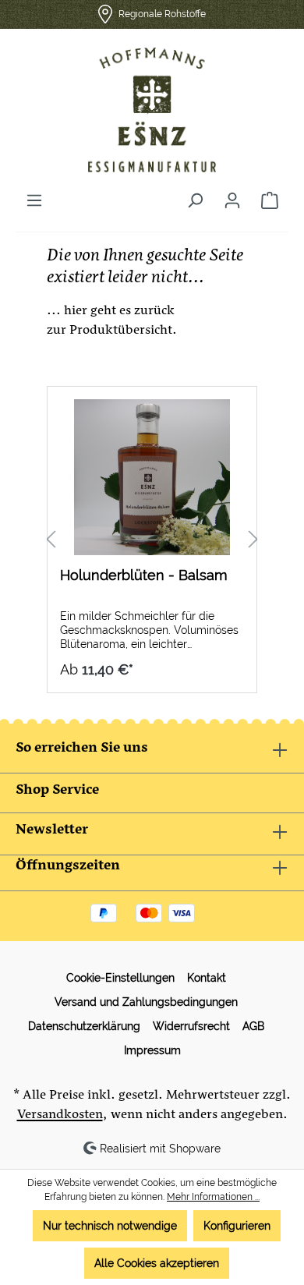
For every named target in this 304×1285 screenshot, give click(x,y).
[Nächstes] (253, 540)
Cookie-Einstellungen (120, 978)
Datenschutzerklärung (84, 1026)
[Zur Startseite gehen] (152, 110)
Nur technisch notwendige (110, 1226)
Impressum (152, 1050)
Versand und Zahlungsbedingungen (146, 1002)
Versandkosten (60, 1116)
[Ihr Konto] (232, 200)
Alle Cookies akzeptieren (156, 1263)
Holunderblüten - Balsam (144, 575)
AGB (253, 1026)
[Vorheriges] (50, 540)
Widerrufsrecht (191, 1026)
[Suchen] (195, 200)
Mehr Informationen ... (213, 1196)
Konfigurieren (236, 1226)
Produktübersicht (120, 332)
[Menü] (34, 200)
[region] (152, 540)
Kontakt (206, 978)
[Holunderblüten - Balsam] (152, 477)
